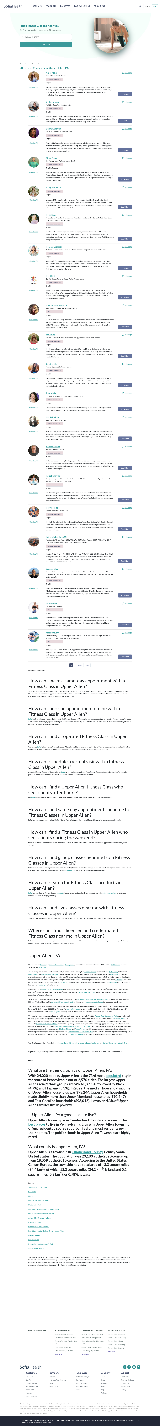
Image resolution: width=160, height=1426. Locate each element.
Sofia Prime (71, 870)
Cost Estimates (31, 1396)
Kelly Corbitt (52, 508)
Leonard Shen (52, 569)
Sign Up (28, 1380)
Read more (47, 1422)
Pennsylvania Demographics (38, 1200)
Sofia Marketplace (109, 893)
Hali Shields (51, 215)
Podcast (104, 1393)
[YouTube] (134, 1367)
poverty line (55, 1011)
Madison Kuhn (52, 633)
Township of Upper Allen (37, 1187)
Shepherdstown (102, 999)
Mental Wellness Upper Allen (92, 1347)
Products (51, 6)
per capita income (73, 1009)
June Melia (51, 393)
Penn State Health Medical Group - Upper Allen (72, 1026)
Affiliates (104, 1383)
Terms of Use (125, 1386)
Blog (102, 1390)
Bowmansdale (91, 999)
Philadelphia (112, 982)
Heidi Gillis (51, 276)
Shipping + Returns (127, 1380)
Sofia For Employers (83, 1377)
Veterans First (31, 1393)
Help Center (125, 1377)
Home (22, 64)
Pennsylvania (69, 965)
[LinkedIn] (138, 1367)
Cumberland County (56, 965)
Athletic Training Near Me (64, 1334)
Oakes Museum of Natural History (116, 1043)
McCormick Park (61, 1043)
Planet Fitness (80, 1029)
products (60, 893)
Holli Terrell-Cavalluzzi (56, 305)
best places (36, 1124)
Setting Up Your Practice (57, 1380)
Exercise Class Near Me (63, 1347)
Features (52, 1377)
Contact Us (125, 1383)
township (43, 965)
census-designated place (94, 1002)
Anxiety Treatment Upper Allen (92, 1334)
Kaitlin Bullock (52, 417)
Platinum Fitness (65, 1029)
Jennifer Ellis (51, 364)
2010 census (43, 967)
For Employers (82, 6)
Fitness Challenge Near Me (64, 1351)
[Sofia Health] (13, 6)
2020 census (115, 965)
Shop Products (31, 1383)
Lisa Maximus (52, 603)
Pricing (51, 1383)
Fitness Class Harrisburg (116, 1345)
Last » (87, 665)
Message (128, 73)
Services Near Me (32, 1386)
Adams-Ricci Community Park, (106, 1016)
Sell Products (53, 1386)
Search (45, 44)
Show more (58, 1354)
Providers (99, 6)
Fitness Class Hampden (116, 1348)
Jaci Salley (50, 334)
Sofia (103, 691)
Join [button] (154, 6)
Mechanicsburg (90, 972)
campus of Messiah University (62, 1002)
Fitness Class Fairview (115, 1341)
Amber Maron (52, 102)
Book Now (125, 94)
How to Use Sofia (32, 1377)
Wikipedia (32, 1192)
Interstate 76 (33, 974)
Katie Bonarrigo (53, 476)
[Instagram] (124, 1367)
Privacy (123, 1390)
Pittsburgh (41, 985)
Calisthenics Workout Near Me (65, 1338)
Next (80, 665)
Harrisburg (119, 980)
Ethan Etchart (52, 158)
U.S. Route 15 (115, 974)
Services (37, 6)
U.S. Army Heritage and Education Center (83, 1043)
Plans (78, 1390)
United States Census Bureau (52, 989)
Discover (65, 6)
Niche (30, 1196)
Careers (103, 1380)
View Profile (33, 87)
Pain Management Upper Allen (92, 1338)
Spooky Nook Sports (75, 1034)
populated (113, 1075)
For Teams (80, 1380)
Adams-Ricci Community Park (39, 1218)
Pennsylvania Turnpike (49, 974)
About (103, 1377)
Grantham (81, 999)
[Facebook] (129, 1367)
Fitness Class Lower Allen (117, 1334)
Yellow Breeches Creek (86, 992)
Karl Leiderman (53, 446)
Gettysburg (64, 982)
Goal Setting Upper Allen (90, 1351)
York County (113, 972)
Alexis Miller (51, 73)
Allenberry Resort (119, 1018)
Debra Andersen (53, 129)
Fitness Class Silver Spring (117, 1338)
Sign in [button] (147, 6)
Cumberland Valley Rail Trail (46, 1024)
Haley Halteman (53, 187)
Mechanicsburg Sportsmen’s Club (80, 1032)
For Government (82, 1386)
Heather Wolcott (54, 247)
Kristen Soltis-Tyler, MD (56, 537)
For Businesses (81, 1383)
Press (103, 1386)
